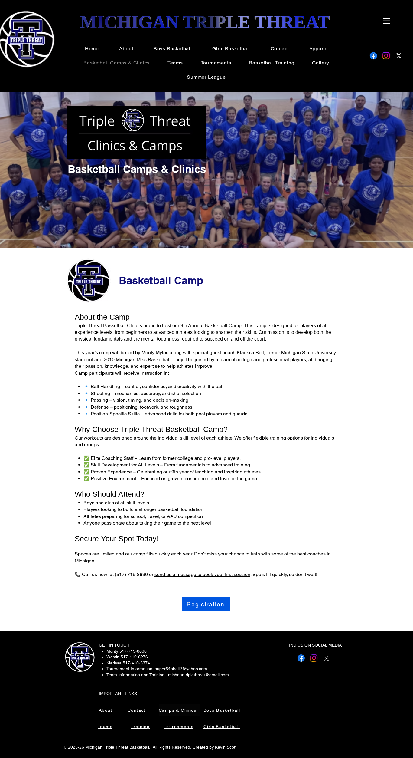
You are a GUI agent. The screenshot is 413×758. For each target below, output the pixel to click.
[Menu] (386, 21)
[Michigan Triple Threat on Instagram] (386, 56)
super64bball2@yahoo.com (181, 668)
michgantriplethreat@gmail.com (198, 674)
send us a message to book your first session (202, 574)
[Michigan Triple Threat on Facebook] (373, 56)
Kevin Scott (225, 747)
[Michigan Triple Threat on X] (399, 56)
